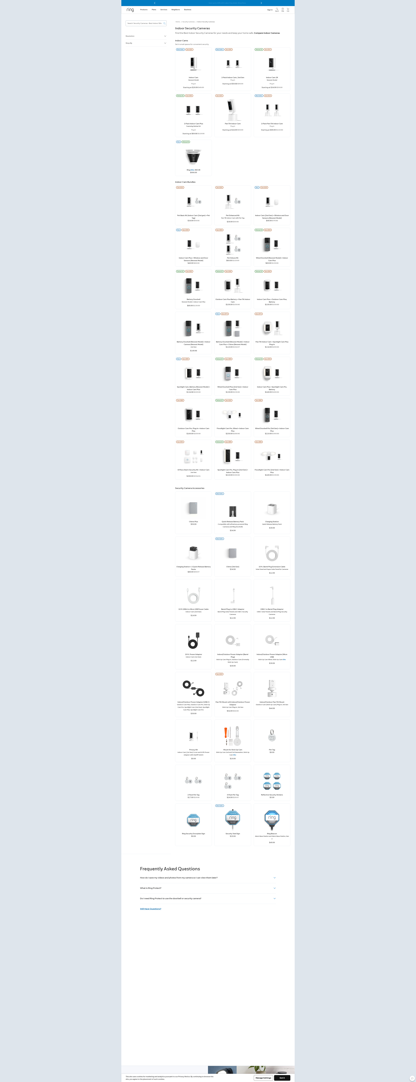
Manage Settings (263, 1078)
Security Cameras (188, 22)
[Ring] (130, 10)
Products (143, 10)
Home (178, 22)
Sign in (270, 10)
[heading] (208, 878)
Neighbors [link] (175, 10)
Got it (282, 1078)
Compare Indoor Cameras (267, 33)
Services (163, 10)
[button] (146, 36)
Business (187, 10)
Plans (154, 10)
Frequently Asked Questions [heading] (170, 869)
